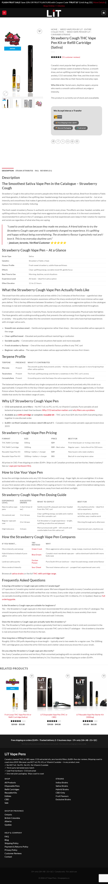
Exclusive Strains (63, 799)
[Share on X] (63, 141)
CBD (7, 799)
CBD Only (60, 792)
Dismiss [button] (61, 5)
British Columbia (12, 818)
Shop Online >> (50, 5)
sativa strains (18, 573)
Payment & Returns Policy (16, 846)
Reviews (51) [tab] (46, 171)
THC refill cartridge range (44, 573)
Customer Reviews (13, 853)
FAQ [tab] (36, 171)
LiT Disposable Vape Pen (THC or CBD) (53, 715)
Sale (6, 803)
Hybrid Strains (62, 789)
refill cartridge (24, 414)
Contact (8, 856)
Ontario (8, 814)
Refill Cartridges (12, 789)
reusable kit (48, 414)
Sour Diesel (36, 567)
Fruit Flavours (62, 796)
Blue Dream (36, 554)
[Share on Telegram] (77, 141)
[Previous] (6, 62)
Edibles (8, 796)
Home (54, 29)
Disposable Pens (12, 786)
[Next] (38, 62)
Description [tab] (8, 171)
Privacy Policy (11, 850)
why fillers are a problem (84, 410)
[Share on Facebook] (58, 141)
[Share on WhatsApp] (53, 141)
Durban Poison (35, 561)
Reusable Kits (11, 792)
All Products (10, 782)
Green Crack (37, 549)
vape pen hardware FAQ (20, 466)
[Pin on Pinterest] (72, 141)
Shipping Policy (11, 843)
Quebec (8, 824)
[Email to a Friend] (67, 141)
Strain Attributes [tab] (24, 171)
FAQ (7, 836)
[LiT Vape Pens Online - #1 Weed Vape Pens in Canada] (54, 13)
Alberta (8, 821)
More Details (99, 2)
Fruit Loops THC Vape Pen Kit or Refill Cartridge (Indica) (18, 715)
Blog (7, 840)
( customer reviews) (71, 57)
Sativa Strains (62, 786)
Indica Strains (62, 782)
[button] (4, 13)
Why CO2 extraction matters (55, 410)
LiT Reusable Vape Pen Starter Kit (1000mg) (90, 715)
